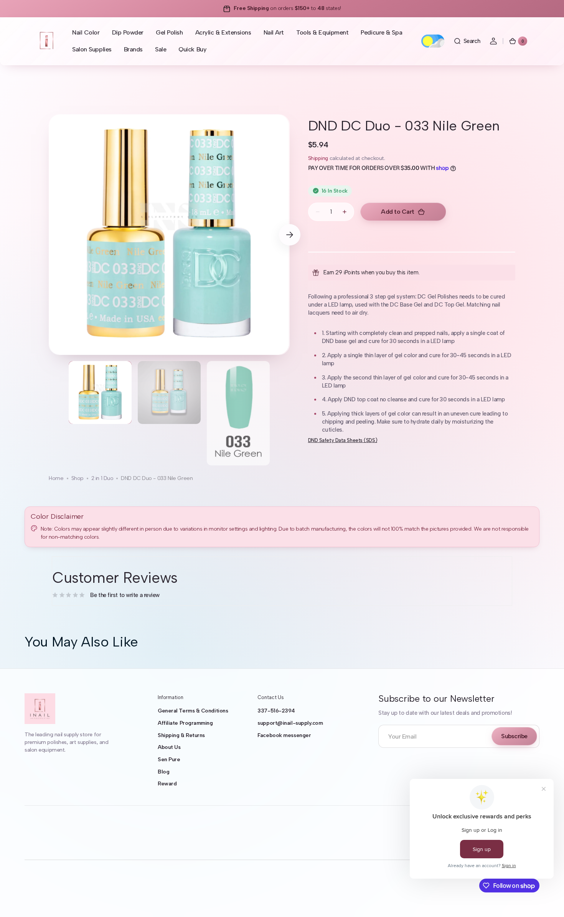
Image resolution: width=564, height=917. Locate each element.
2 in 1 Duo (102, 478)
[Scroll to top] (547, 900)
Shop (77, 478)
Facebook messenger (284, 735)
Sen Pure (169, 759)
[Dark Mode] (432, 41)
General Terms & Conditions (193, 711)
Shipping (318, 158)
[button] (467, 41)
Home (56, 478)
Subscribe (514, 736)
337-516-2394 (276, 711)
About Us (169, 747)
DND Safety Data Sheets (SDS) (342, 440)
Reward (167, 783)
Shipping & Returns (181, 735)
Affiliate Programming (185, 723)
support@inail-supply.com (290, 723)
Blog (163, 772)
